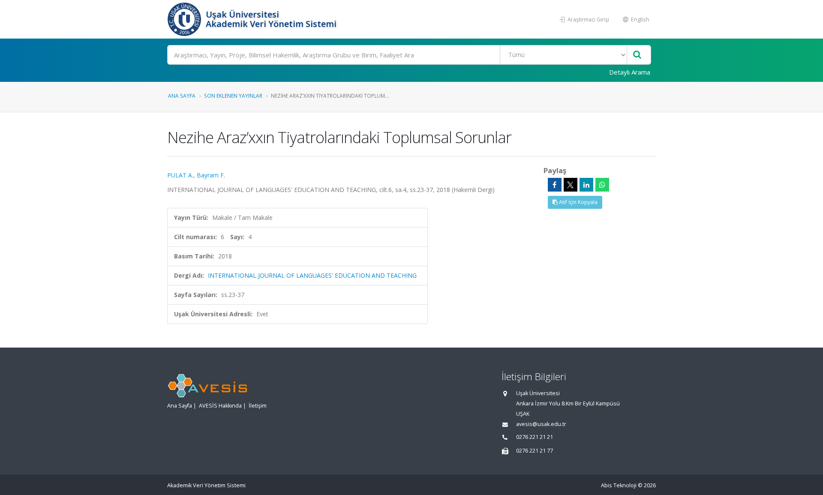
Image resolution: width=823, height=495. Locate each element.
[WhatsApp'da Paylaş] (602, 185)
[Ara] (637, 55)
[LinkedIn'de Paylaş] (586, 185)
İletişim (258, 405)
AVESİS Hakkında (220, 405)
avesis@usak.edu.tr (541, 424)
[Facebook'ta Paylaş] (555, 185)
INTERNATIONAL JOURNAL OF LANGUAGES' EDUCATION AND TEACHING (312, 275)
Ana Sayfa (181, 95)
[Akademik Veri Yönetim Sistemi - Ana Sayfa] (185, 19)
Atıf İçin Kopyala (578, 202)
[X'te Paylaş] (570, 185)
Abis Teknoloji (619, 485)
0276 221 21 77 (534, 450)
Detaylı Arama (629, 72)
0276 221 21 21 (534, 437)
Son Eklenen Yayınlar (233, 95)
